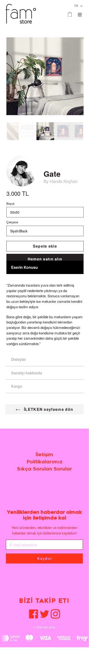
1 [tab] (8, 143)
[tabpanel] (45, 131)
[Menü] (80, 13)
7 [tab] (31, 143)
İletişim (44, 454)
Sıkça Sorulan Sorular (44, 469)
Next (86, 131)
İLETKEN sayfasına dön (48, 409)
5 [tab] (23, 143)
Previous (3, 131)
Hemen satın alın (45, 259)
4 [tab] (19, 143)
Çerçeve (12, 222)
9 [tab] (38, 143)
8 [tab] (34, 143)
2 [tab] (12, 143)
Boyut (10, 203)
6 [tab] (27, 143)
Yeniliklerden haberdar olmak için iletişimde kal (44, 515)
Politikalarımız (44, 462)
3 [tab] (15, 143)
